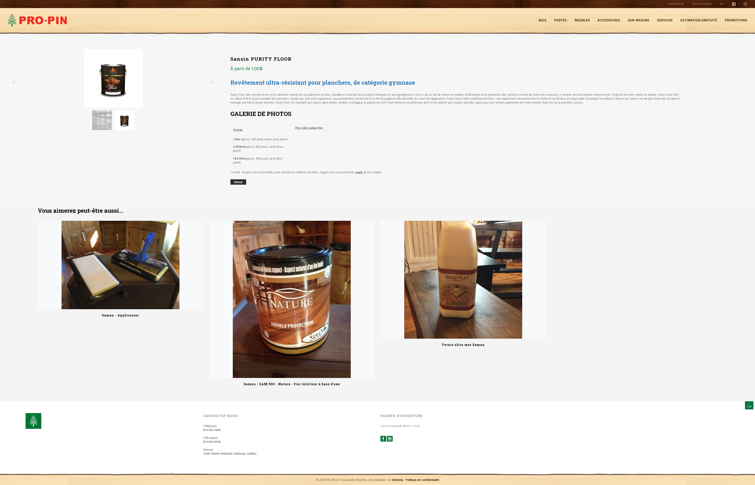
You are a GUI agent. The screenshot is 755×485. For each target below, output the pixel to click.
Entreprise (676, 4)
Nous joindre (702, 4)
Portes (560, 20)
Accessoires (609, 20)
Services (665, 20)
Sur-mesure (638, 20)
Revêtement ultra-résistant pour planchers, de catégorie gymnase (322, 82)
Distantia (397, 480)
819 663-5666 (212, 430)
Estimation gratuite (698, 20)
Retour (238, 182)
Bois (542, 20)
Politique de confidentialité (422, 480)
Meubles (582, 20)
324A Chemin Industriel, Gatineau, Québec (230, 453)
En (722, 4)
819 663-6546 (212, 442)
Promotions (736, 20)
